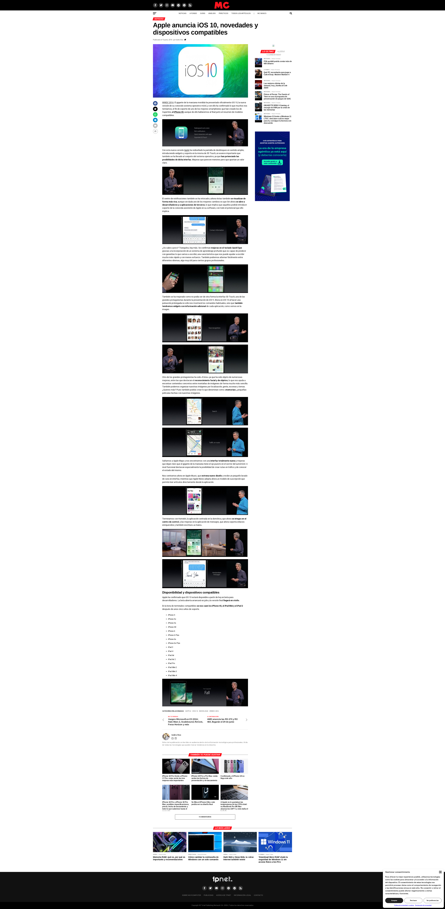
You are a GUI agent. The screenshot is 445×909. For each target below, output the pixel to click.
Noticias (182, 13)
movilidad (204, 711)
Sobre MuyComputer (191, 895)
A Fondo (193, 13)
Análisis (212, 13)
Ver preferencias (432, 900)
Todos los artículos (241, 13)
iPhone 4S (179, 112)
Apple (186, 150)
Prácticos (223, 13)
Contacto (258, 895)
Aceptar (394, 900)
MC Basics (261, 13)
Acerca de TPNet (223, 895)
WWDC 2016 (168, 102)
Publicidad (208, 895)
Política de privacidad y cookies (404, 905)
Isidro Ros (179, 40)
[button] (440, 872)
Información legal (242, 895)
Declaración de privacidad (423, 905)
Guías (202, 13)
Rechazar (413, 900)
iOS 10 (195, 711)
